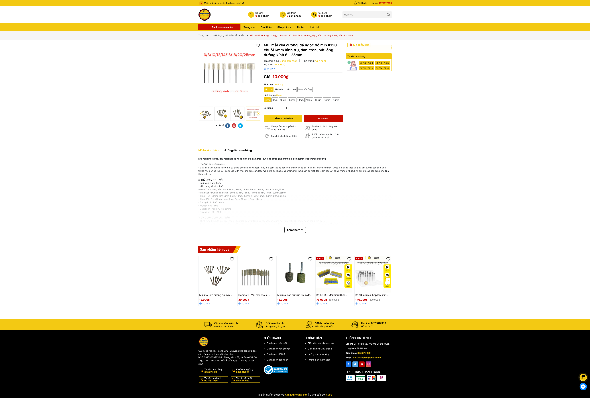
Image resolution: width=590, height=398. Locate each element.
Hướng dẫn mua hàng (319, 354)
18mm (318, 100)
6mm (267, 100)
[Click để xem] (229, 74)
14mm (300, 100)
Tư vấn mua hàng (213, 370)
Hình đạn (279, 89)
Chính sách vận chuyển (278, 348)
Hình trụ (269, 89)
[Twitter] (355, 364)
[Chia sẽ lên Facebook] (227, 125)
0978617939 (366, 63)
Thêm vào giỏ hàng (283, 118)
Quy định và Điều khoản (320, 348)
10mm (283, 100)
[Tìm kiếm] (388, 14)
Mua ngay (323, 118)
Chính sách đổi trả (276, 354)
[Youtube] (362, 364)
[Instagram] (368, 364)
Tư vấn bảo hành (212, 379)
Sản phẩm (283, 27)
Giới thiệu (266, 27)
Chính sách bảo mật (277, 343)
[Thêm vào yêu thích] (258, 45)
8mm (274, 100)
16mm (309, 100)
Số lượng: (268, 108)
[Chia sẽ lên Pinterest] (234, 125)
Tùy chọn (213, 296)
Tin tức (301, 27)
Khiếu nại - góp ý (244, 370)
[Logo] (204, 14)
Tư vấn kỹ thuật (244, 379)
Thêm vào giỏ (330, 296)
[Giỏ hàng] (321, 15)
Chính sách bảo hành (277, 359)
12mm (292, 100)
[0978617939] (381, 3)
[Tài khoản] (360, 3)
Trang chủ (250, 27)
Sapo (329, 394)
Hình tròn (291, 89)
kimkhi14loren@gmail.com (367, 357)
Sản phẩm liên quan (216, 249)
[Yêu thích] (290, 15)
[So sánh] (258, 15)
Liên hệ (314, 27)
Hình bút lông (305, 89)
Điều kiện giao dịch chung (321, 343)
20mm (327, 100)
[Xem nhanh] (223, 296)
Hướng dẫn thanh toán (319, 359)
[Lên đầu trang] (583, 369)
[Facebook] (348, 364)
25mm (336, 100)
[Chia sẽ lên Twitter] (240, 125)
